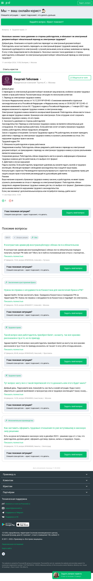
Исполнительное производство (20, 421)
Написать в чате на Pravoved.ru (17, 504)
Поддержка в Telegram (14, 513)
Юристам (7, 486)
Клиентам (8, 480)
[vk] (3, 553)
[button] (71, 575)
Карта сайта (7, 548)
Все (36, 237)
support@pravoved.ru (13, 508)
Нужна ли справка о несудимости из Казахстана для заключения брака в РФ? (43, 290)
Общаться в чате (80, 77)
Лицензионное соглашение (12, 544)
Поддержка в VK (11, 517)
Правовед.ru (9, 474)
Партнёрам (8, 492)
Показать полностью (13, 256)
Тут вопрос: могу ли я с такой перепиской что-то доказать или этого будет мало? (45, 383)
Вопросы (5, 30)
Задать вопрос (85, 3)
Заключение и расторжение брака (22, 282)
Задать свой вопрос (75, 213)
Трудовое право (18, 30)
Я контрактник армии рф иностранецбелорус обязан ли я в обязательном (41, 245)
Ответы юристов (10, 69)
